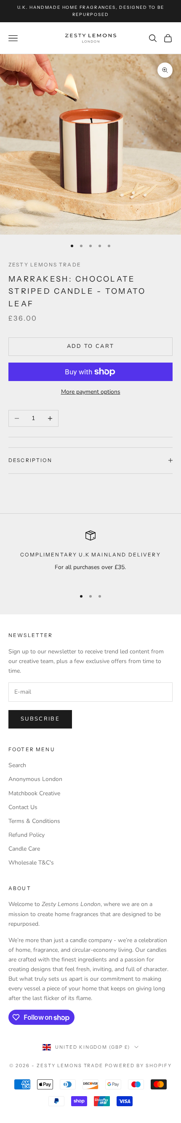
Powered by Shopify (138, 1065)
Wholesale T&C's (31, 863)
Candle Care (24, 849)
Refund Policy (26, 835)
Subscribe (40, 719)
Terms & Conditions (34, 821)
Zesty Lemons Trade (44, 264)
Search (17, 765)
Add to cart (90, 346)
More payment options (90, 392)
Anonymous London (35, 779)
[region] (90, 556)
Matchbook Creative (34, 793)
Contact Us (22, 807)
